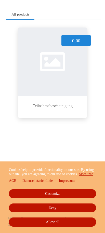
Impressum (67, 181)
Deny (52, 208)
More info (86, 174)
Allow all (52, 222)
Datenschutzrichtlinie (37, 181)
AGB (12, 181)
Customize (52, 194)
